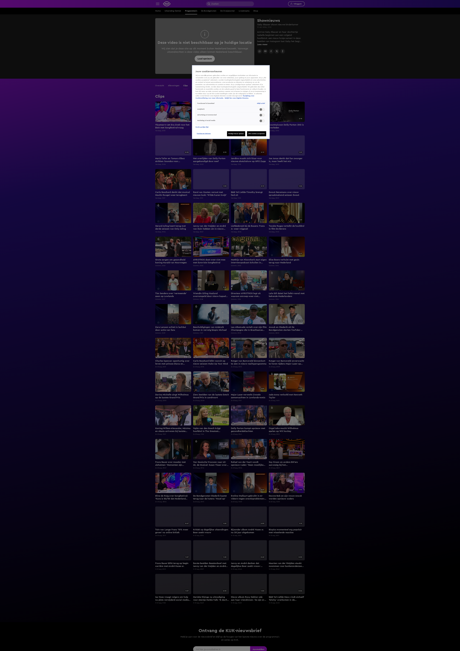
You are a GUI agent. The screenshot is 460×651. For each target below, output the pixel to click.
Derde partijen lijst (202, 127)
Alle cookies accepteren (256, 133)
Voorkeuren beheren (204, 133)
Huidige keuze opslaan (236, 133)
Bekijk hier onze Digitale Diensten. (237, 98)
